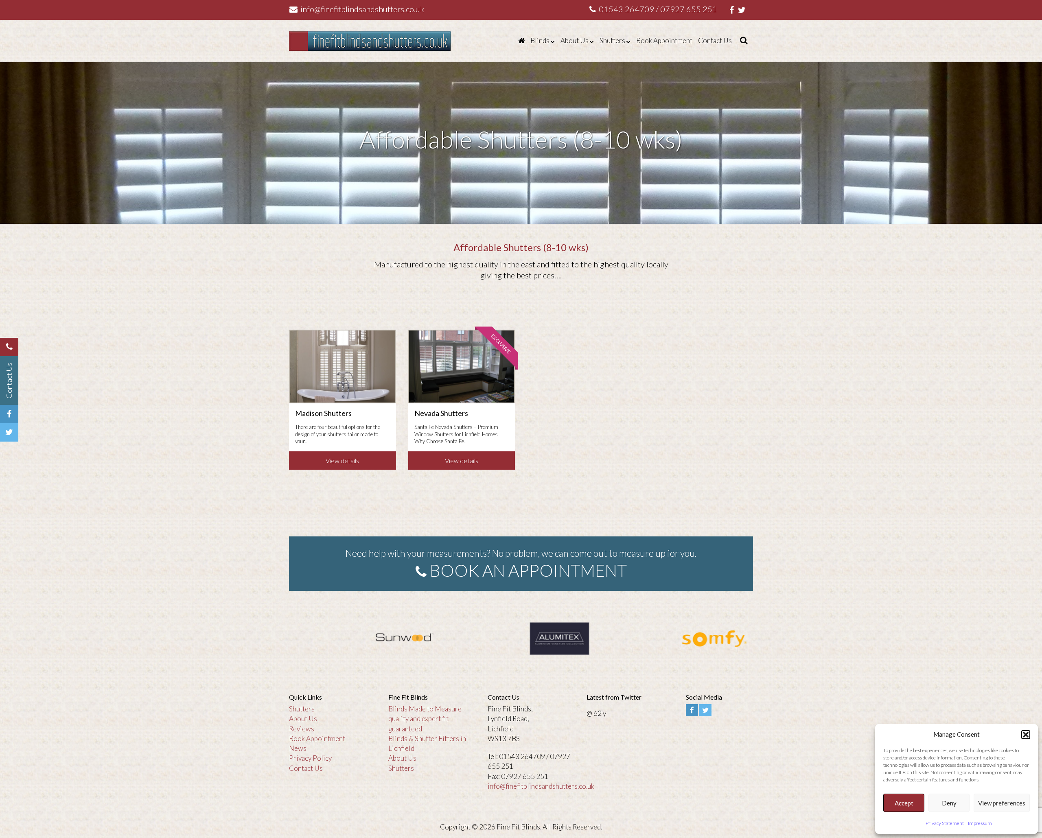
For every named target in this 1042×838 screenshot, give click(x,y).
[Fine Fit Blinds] (521, 40)
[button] (1026, 735)
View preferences (1001, 803)
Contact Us (715, 40)
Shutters (612, 40)
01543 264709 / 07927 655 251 (657, 9)
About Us (574, 40)
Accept (904, 803)
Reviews (301, 728)
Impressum (980, 823)
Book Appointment (664, 40)
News (297, 748)
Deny (949, 803)
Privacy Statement (945, 823)
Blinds (539, 40)
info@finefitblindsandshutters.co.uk (361, 9)
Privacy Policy (310, 758)
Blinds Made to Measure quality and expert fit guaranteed (425, 719)
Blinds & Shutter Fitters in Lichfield (427, 743)
